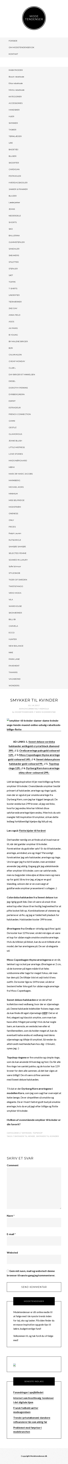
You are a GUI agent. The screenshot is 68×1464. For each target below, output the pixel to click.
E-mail (11, 1234)
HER (44, 1012)
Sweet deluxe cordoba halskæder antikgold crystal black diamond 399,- (33, 746)
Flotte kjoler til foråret (32, 830)
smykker (27, 1133)
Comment (13, 1165)
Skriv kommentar (46, 712)
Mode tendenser (34, 18)
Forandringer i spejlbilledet (28, 1392)
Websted (12, 1252)
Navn (11, 1215)
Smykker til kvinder (47, 1136)
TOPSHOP (38, 1133)
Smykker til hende (24, 1136)
